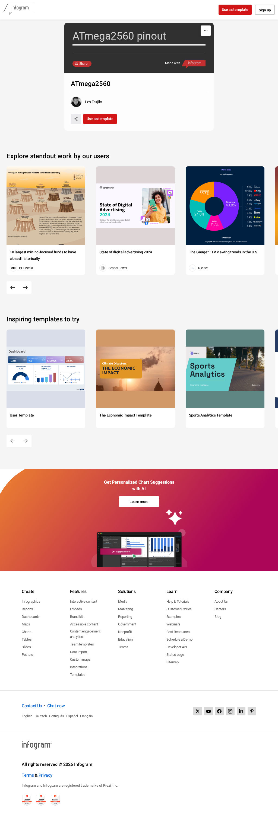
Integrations (78, 667)
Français (86, 716)
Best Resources (178, 632)
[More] (206, 30)
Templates (78, 675)
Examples (173, 617)
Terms (28, 775)
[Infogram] (18, 10)
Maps (26, 624)
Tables (26, 639)
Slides (26, 647)
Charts (26, 632)
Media (122, 601)
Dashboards (31, 617)
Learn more (139, 501)
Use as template (235, 9)
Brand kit (76, 617)
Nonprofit (125, 632)
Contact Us (32, 705)
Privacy (45, 775)
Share (83, 64)
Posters (27, 655)
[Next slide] (25, 287)
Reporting (125, 617)
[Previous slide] (13, 287)
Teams (123, 647)
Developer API (176, 647)
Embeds (76, 609)
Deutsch (40, 716)
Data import (78, 652)
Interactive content (83, 601)
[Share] (76, 119)
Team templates (82, 644)
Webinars (173, 624)
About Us (221, 601)
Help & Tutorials (177, 601)
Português (56, 716)
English (27, 716)
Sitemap (172, 662)
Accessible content (84, 624)
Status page (175, 655)
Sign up (265, 10)
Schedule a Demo (179, 639)
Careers (220, 609)
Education (125, 639)
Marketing (125, 609)
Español (72, 716)
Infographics (31, 601)
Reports (27, 609)
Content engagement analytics (85, 634)
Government (127, 624)
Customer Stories (179, 609)
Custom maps (80, 659)
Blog (217, 617)
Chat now (56, 705)
